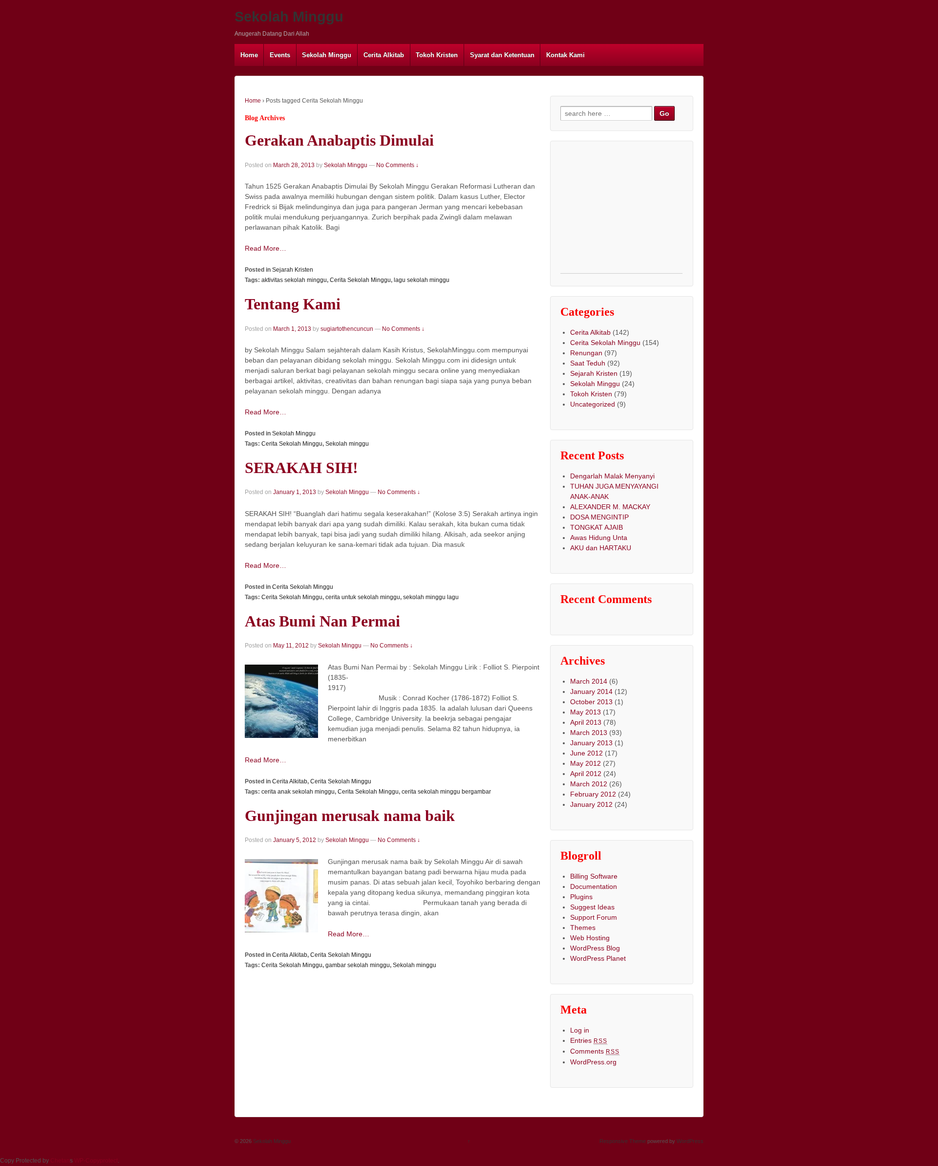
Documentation (593, 886)
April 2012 (585, 773)
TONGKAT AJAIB (596, 527)
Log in (579, 1030)
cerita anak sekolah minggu (298, 791)
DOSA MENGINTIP (599, 517)
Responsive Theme (622, 1141)
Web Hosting (590, 938)
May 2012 (585, 763)
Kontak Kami (565, 55)
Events (280, 55)
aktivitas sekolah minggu (294, 280)
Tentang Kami (293, 304)
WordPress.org (593, 1062)
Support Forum (593, 917)
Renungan (586, 353)
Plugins (581, 897)
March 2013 (588, 732)
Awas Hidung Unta (598, 537)
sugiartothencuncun (346, 328)
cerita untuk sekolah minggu (362, 597)
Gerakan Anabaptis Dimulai (339, 140)
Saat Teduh (587, 363)
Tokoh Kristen (437, 55)
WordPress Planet (598, 958)
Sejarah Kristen (292, 269)
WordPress (690, 1141)
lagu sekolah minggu (421, 280)
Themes (583, 927)
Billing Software (594, 876)
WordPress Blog (595, 948)
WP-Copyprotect (96, 1160)
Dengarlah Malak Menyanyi (612, 476)
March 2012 (588, 784)
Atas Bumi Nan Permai (322, 621)
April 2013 (585, 722)
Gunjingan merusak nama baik (350, 815)
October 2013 (591, 702)
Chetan (60, 1160)
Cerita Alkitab (383, 55)
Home (249, 55)
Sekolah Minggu (288, 16)
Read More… (265, 248)
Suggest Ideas (592, 907)
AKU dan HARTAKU (600, 548)
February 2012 (593, 794)
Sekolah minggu (347, 443)
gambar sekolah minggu (357, 965)
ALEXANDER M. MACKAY (610, 507)
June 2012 (586, 753)
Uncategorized (592, 404)
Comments (595, 1051)
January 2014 (591, 691)
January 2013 (591, 743)
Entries (589, 1040)
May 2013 (585, 712)
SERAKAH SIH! (301, 467)
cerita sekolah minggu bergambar (446, 791)
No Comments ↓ (397, 165)
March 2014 (588, 681)
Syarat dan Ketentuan (502, 55)
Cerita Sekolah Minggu (360, 280)
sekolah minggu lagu (431, 597)
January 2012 (591, 804)
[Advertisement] (621, 212)
